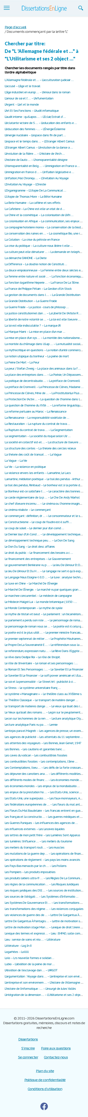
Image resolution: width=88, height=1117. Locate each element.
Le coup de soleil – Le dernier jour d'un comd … (34, 528)
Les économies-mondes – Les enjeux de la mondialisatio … (42, 786)
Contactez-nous (56, 1057)
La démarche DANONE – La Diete (25, 258)
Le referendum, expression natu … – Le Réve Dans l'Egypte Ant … (46, 651)
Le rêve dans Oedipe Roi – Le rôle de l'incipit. (32, 657)
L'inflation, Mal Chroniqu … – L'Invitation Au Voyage (37, 178)
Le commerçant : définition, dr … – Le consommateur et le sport (45, 516)
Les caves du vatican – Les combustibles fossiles (36, 755)
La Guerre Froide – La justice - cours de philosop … (37, 307)
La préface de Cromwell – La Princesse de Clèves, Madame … (44, 387)
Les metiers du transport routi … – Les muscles (34, 847)
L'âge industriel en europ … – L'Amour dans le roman (37, 92)
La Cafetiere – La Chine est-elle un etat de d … (35, 209)
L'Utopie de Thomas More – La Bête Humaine (33, 197)
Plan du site (45, 1071)
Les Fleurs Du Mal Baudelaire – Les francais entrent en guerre (44, 811)
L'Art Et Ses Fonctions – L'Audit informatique (32, 111)
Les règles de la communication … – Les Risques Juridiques (42, 884)
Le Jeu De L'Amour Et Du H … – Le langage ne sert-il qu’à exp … (44, 571)
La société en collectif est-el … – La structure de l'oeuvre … (43, 442)
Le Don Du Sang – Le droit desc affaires (30, 547)
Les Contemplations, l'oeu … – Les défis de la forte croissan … (44, 768)
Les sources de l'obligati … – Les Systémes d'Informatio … (41, 897)
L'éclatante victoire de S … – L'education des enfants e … (41, 123)
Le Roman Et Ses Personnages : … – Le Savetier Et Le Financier (44, 669)
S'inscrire (28, 1048)
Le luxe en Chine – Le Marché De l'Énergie (31, 583)
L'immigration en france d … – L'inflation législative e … (39, 172)
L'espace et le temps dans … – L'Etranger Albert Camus (39, 141)
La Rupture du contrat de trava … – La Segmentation (39, 430)
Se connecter (28, 1057)
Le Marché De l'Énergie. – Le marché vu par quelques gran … (43, 590)
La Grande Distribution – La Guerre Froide (31, 301)
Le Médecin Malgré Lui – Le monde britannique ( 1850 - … (41, 602)
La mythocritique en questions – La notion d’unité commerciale (44, 350)
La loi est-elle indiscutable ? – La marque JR (33, 326)
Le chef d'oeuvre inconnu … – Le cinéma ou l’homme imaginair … (45, 504)
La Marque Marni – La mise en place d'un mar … (35, 332)
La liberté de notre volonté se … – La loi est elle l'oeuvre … (42, 319)
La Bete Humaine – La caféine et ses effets (32, 203)
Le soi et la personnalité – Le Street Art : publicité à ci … (40, 682)
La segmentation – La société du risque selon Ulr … (37, 436)
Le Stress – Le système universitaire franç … (33, 688)
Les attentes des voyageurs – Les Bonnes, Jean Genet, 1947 (43, 743)
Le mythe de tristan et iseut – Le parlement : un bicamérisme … (45, 614)
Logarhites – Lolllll (17, 952)
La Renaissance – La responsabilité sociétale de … (37, 418)
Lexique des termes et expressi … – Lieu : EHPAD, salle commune (46, 933)
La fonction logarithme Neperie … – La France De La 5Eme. (42, 283)
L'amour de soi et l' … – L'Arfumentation (29, 98)
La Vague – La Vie (16, 461)
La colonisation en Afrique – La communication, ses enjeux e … (45, 221)
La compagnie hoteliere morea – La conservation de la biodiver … (46, 227)
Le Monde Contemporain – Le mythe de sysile (33, 608)
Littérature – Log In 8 (18, 946)
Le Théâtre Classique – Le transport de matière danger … (41, 700)
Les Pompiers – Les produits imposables (30, 872)
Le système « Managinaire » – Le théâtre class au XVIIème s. (43, 694)
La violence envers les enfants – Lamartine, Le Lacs (38, 473)
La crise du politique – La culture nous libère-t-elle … (39, 246)
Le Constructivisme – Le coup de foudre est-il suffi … (38, 522)
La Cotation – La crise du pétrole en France (32, 240)
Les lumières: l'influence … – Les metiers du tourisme (38, 841)
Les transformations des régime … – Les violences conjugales (44, 909)
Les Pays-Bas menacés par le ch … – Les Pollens (35, 866)
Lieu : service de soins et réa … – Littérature (32, 940)
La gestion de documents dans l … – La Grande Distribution (42, 295)
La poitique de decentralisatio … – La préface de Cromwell (42, 381)
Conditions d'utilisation (45, 1089)
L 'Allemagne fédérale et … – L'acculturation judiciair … (39, 80)
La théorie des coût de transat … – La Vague (33, 454)
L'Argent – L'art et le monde (22, 104)
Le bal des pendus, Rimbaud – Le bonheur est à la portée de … (44, 485)
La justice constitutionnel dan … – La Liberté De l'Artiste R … (43, 313)
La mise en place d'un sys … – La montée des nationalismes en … (46, 338)
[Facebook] (44, 1106)
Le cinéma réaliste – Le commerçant (28, 510)
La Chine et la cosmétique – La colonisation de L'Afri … (39, 215)
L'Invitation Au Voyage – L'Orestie (25, 184)
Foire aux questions (55, 1048)
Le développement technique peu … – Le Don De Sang (39, 540)
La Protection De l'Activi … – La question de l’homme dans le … (44, 399)
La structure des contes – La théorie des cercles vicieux (40, 448)
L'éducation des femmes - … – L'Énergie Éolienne (35, 129)
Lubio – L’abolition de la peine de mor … (29, 964)
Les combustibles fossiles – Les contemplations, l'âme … (41, 761)
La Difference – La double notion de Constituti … (36, 264)
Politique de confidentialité (45, 1080)
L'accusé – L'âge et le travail (22, 86)
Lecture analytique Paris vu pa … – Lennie (31, 725)
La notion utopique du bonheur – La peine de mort (37, 356)
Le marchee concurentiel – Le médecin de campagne (38, 596)
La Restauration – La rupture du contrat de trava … (37, 424)
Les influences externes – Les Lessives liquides (35, 829)
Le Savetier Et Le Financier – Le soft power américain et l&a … (44, 676)
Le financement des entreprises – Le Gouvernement (38, 559)
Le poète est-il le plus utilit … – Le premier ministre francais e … (45, 633)
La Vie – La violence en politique (25, 467)
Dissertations (28, 1039)
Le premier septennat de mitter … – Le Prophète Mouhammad (44, 639)
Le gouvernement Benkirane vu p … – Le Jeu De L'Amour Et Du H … (46, 565)
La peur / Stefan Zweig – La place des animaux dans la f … (42, 369)
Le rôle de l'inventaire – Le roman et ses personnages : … (41, 663)
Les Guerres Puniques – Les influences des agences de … (41, 823)
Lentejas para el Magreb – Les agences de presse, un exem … (44, 731)
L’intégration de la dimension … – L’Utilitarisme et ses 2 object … (45, 995)
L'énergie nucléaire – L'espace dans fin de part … (35, 135)
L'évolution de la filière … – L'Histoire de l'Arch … (35, 154)
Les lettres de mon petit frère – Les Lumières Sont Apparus (42, 835)
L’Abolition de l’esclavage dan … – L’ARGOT (31, 970)
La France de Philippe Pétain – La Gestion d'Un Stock (38, 289)
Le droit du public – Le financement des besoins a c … (39, 553)
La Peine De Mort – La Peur (22, 362)
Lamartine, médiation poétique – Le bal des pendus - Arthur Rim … (46, 479)
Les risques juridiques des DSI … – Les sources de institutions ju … (46, 890)
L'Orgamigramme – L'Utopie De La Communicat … (35, 190)
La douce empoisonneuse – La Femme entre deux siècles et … (45, 270)
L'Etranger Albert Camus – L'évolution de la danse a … (39, 147)
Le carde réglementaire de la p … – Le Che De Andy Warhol (42, 497)
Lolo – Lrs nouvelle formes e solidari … (29, 958)
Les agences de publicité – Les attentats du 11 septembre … (44, 737)
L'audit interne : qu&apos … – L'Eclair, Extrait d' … (35, 117)
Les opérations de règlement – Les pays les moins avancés (42, 860)
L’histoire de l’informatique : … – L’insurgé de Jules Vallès (40, 989)
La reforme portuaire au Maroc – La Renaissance (35, 411)
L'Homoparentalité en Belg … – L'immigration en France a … (42, 166)
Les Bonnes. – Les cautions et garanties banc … (35, 749)
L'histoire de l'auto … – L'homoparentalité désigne (36, 160)
